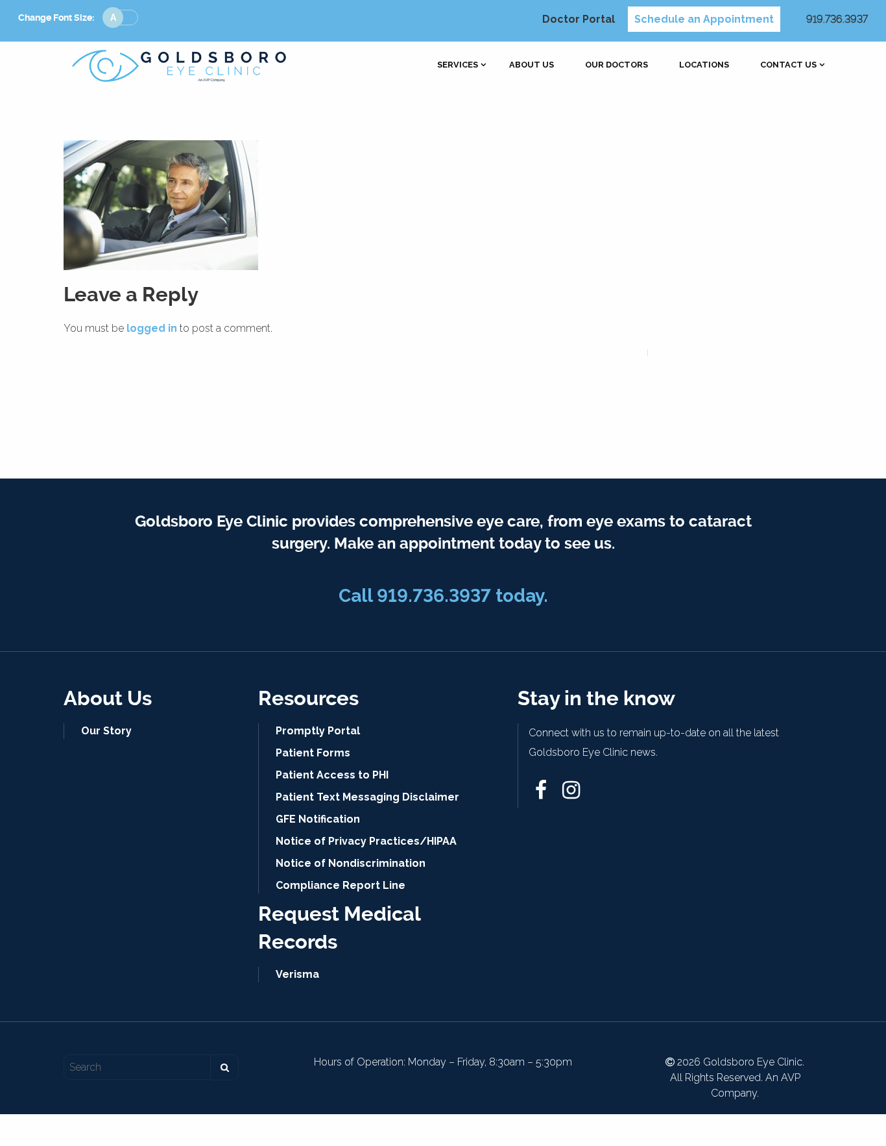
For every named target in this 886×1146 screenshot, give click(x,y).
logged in (151, 328)
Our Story (106, 731)
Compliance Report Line (340, 885)
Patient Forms (313, 753)
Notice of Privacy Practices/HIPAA (366, 841)
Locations (704, 65)
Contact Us (788, 65)
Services (457, 65)
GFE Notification (318, 819)
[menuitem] (458, 65)
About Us (531, 65)
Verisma (297, 974)
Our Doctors (616, 65)
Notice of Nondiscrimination (350, 863)
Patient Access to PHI (332, 775)
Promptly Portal (318, 731)
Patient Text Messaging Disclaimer (367, 797)
